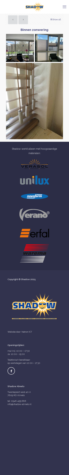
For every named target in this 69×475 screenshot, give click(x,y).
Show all (56, 19)
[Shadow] (34, 7)
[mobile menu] (64, 7)
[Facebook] (11, 371)
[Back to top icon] (62, 468)
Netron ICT (27, 332)
